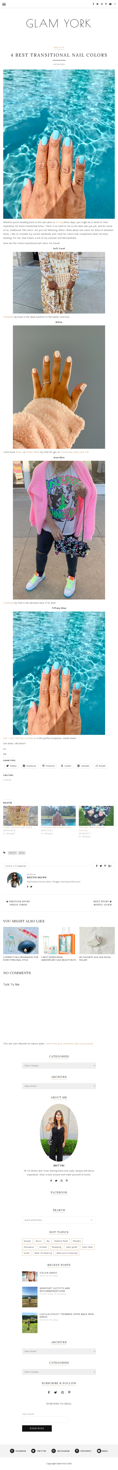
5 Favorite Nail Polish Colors (56, 827)
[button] (59, 283)
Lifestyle (77, 1241)
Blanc (19, 452)
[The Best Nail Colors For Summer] (96, 816)
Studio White (33, 452)
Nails (21, 853)
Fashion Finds (61, 1241)
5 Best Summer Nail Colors (17, 827)
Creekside (8, 602)
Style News (87, 1247)
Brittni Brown (37, 877)
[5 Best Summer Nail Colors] (20, 816)
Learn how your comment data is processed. (70, 1043)
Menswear (29, 1247)
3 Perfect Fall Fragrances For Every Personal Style (20, 958)
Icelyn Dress (48, 1272)
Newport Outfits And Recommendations (55, 1289)
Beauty (59, 48)
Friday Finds (18, 904)
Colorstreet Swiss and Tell (74, 452)
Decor (39, 1241)
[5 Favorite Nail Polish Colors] (58, 816)
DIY (48, 1241)
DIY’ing (59, 222)
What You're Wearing (67, 1253)
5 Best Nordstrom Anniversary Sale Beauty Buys (58, 958)
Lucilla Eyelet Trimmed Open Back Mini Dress (67, 1315)
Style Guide (71, 1247)
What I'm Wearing (43, 1253)
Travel (27, 1253)
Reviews (43, 1247)
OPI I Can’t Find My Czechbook (19, 738)
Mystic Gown (103, 904)
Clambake (8, 316)
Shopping (56, 1247)
